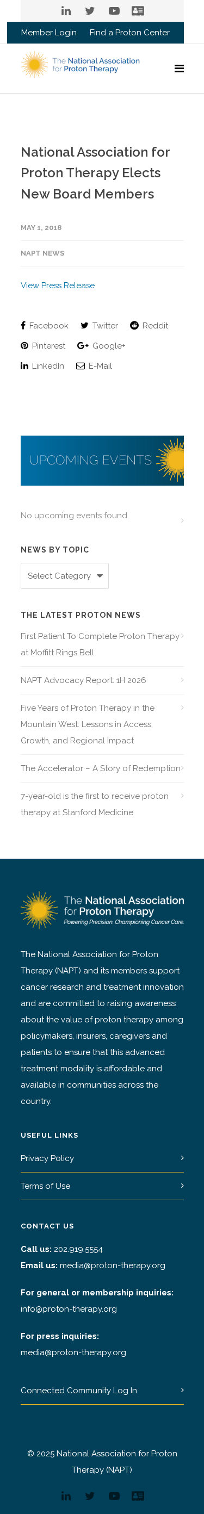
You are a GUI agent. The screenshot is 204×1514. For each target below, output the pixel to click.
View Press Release (58, 285)
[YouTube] (114, 11)
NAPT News (42, 253)
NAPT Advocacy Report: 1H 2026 (83, 680)
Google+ (108, 346)
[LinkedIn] (66, 11)
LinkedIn (47, 366)
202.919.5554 (78, 1249)
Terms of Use (45, 1186)
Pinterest (47, 346)
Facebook (48, 326)
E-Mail (99, 366)
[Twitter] (90, 11)
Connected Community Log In (79, 1390)
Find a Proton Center (130, 33)
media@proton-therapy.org (112, 1265)
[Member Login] (138, 11)
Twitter (104, 326)
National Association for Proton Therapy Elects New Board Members (95, 173)
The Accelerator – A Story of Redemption (101, 768)
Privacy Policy (47, 1158)
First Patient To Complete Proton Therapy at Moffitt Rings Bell (100, 644)
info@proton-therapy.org (69, 1309)
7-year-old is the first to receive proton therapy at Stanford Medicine (95, 804)
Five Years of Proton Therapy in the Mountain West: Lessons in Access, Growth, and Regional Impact (87, 724)
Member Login (49, 33)
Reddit (154, 326)
